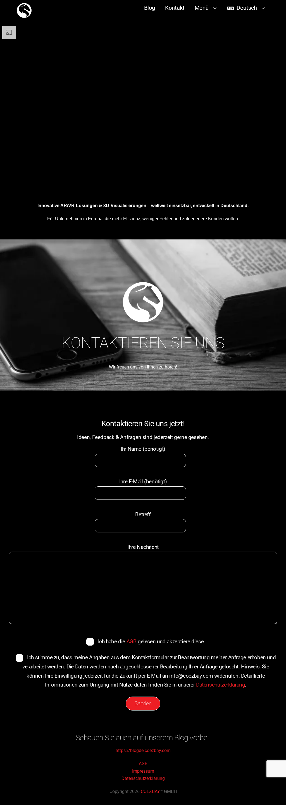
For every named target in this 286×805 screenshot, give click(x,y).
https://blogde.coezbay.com (143, 750)
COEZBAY (150, 791)
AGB (132, 641)
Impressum (143, 771)
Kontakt (175, 7)
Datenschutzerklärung (220, 685)
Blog (149, 7)
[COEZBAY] (24, 15)
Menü (202, 7)
